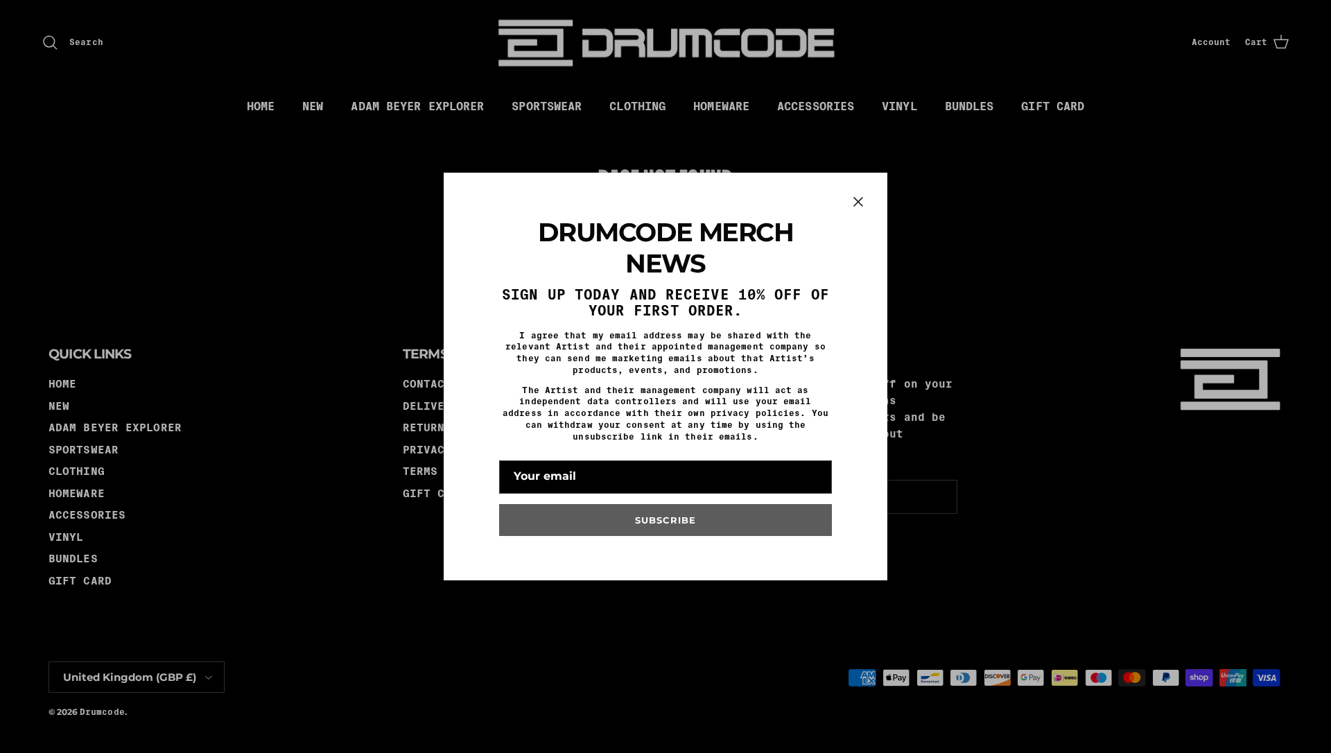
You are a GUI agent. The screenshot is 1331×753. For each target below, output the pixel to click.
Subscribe (665, 520)
